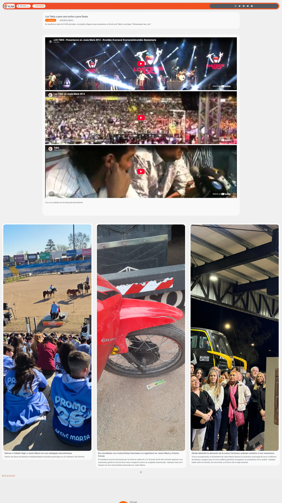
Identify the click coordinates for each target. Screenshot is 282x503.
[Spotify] (252, 6)
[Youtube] (248, 6)
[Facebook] (243, 6)
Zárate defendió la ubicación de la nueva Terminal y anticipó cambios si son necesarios (233, 453)
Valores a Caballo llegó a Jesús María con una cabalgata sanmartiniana (38, 453)
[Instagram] (235, 6)
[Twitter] (239, 6)
